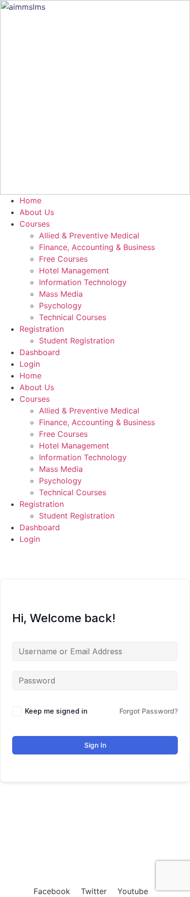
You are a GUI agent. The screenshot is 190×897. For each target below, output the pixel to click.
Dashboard (39, 352)
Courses (34, 224)
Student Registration (76, 340)
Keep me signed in (56, 711)
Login (29, 364)
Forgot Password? (148, 711)
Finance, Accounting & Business (97, 247)
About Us (36, 212)
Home (30, 200)
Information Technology (83, 282)
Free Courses (63, 259)
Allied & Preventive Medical (89, 235)
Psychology (60, 305)
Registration (41, 329)
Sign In (95, 745)
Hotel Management (74, 270)
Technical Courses (72, 317)
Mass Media (61, 294)
